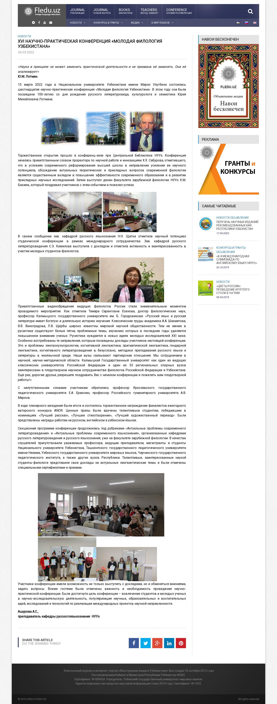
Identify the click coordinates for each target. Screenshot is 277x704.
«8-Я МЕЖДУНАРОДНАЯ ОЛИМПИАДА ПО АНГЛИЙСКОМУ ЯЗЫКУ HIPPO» (236, 260)
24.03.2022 (26, 52)
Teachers (149, 11)
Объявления (239, 217)
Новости (24, 36)
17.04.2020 (222, 233)
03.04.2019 (222, 297)
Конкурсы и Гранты (231, 247)
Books (125, 11)
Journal (77, 11)
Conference (179, 11)
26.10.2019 (222, 267)
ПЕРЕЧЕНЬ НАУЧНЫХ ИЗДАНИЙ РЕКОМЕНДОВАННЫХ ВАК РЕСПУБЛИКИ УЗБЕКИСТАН (237, 225)
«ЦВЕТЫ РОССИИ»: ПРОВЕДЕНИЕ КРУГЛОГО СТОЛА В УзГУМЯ (233, 289)
